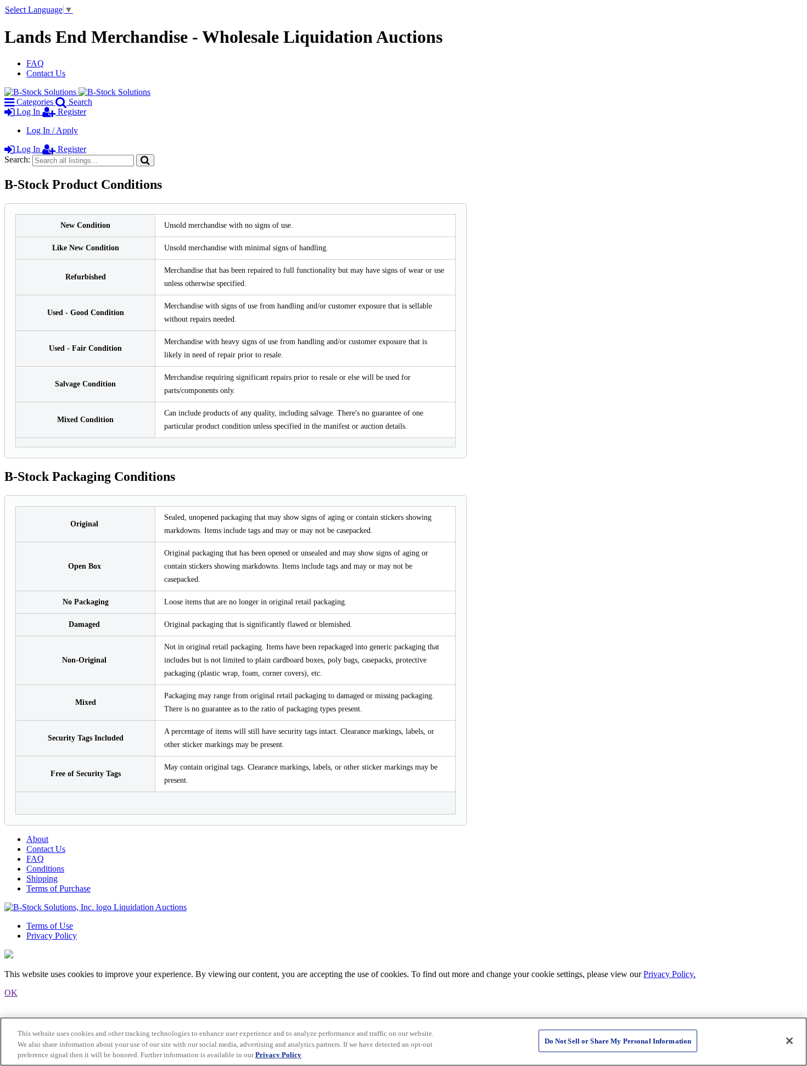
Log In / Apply (52, 130)
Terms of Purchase (58, 888)
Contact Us (45, 73)
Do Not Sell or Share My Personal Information (618, 1040)
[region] (403, 1041)
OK (11, 992)
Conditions (45, 868)
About (37, 839)
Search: (17, 159)
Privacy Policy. (669, 974)
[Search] (145, 160)
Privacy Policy (51, 935)
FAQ (35, 63)
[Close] (789, 1041)
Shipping (42, 878)
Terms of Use (49, 925)
